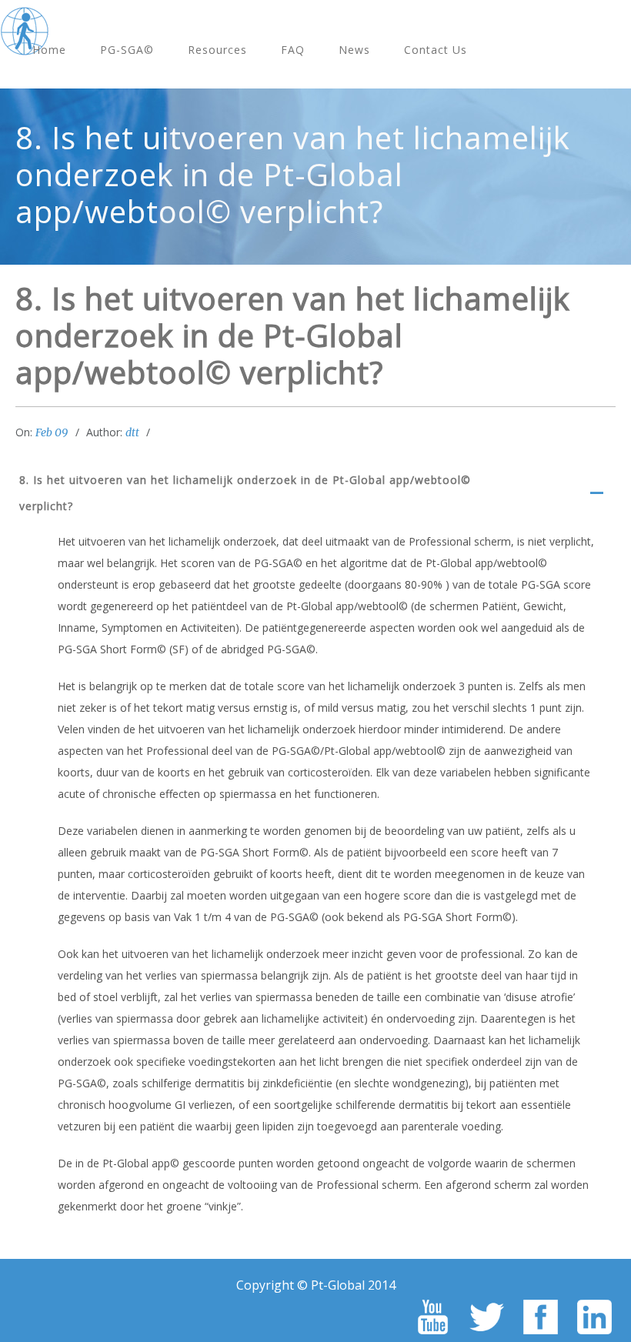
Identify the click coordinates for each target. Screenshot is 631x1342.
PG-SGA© (127, 49)
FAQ (293, 49)
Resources (217, 49)
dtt (132, 432)
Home (49, 49)
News (354, 49)
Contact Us (435, 49)
